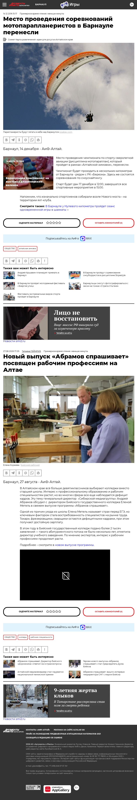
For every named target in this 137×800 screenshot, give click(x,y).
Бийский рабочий (30, 465)
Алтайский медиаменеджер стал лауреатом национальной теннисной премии (40, 673)
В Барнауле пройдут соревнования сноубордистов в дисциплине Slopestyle (104, 274)
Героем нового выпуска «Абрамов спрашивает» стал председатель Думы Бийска (103, 664)
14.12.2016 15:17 (10, 13)
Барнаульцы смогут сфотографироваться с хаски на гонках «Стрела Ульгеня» (105, 284)
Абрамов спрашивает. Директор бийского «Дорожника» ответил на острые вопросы (40, 662)
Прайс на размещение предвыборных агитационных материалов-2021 (63, 734)
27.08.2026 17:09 (11, 351)
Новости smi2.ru (14, 341)
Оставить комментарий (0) (108, 223)
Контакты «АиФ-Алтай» (38, 730)
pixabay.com (65, 132)
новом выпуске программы (74, 545)
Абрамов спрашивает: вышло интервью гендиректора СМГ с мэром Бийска (104, 673)
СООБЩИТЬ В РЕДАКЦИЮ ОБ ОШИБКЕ (44, 738)
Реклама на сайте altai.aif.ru (69, 730)
